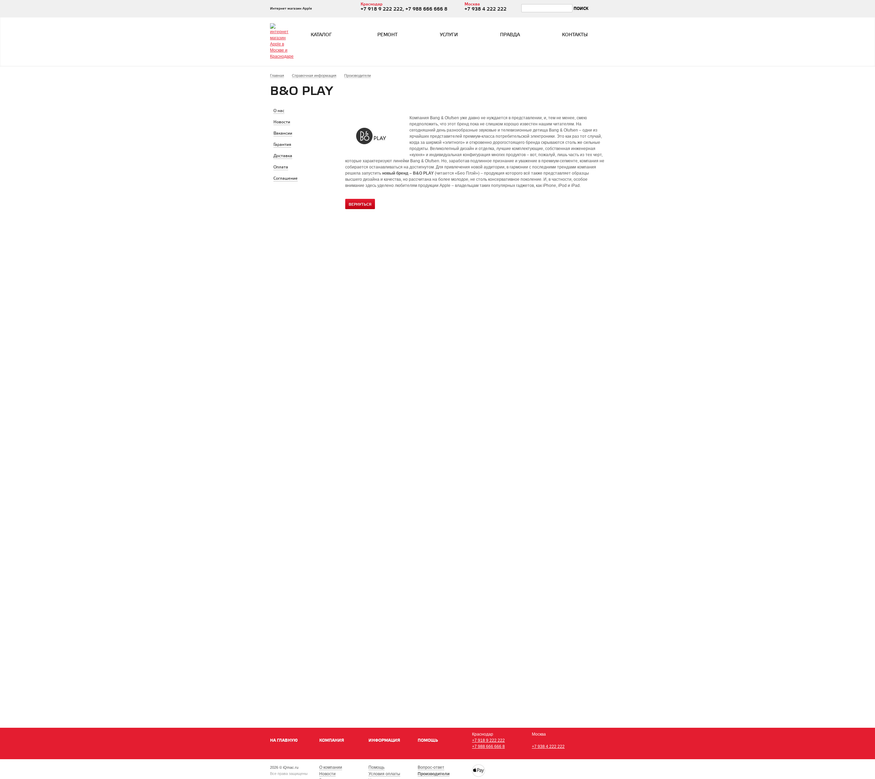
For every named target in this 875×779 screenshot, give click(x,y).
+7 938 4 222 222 (548, 746)
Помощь (428, 740)
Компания (331, 740)
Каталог (321, 35)
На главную (284, 740)
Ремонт (387, 35)
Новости (327, 773)
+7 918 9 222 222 (488, 740)
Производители (433, 773)
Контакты (575, 35)
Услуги (449, 35)
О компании (330, 767)
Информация (384, 740)
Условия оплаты (384, 773)
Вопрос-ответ (431, 767)
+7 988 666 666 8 (488, 746)
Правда (510, 35)
